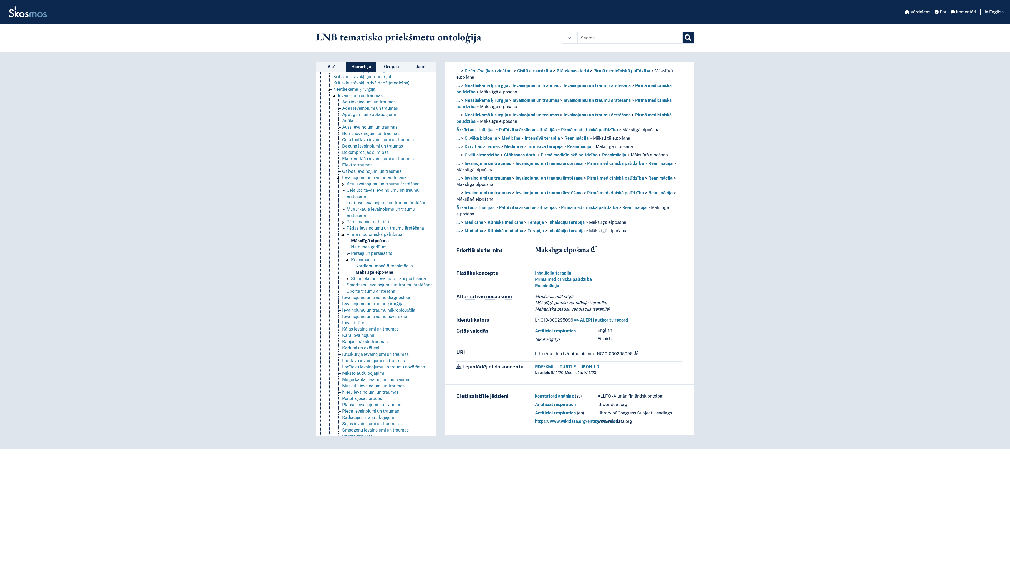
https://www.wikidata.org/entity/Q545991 (577, 421)
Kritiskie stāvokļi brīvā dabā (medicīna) (371, 82)
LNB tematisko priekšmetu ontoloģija (398, 37)
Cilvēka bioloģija (480, 138)
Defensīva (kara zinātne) (488, 70)
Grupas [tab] (391, 66)
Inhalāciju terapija (566, 222)
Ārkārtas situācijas (475, 129)
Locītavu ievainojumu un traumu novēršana (383, 366)
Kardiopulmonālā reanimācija (384, 265)
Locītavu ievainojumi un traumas (373, 360)
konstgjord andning (554, 396)
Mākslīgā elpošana (370, 240)
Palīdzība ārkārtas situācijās (528, 129)
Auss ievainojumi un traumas (369, 127)
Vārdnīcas (920, 11)
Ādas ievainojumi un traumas (370, 108)
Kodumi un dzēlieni (360, 348)
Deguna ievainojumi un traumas (372, 146)
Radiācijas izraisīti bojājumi (368, 417)
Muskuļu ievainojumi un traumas (373, 385)
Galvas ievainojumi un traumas (371, 171)
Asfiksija (350, 120)
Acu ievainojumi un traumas (369, 101)
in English (994, 11)
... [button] (458, 70)
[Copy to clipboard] (594, 249)
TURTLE (568, 366)
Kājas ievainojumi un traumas (370, 329)
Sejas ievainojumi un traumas (370, 423)
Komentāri (965, 11)
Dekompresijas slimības (365, 152)
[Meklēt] (688, 38)
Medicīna (511, 138)
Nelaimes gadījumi (369, 247)
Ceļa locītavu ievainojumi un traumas (378, 139)
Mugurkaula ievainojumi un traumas (376, 379)
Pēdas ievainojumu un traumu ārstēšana (385, 228)
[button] (570, 38)
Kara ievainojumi (358, 335)
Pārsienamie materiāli (368, 221)
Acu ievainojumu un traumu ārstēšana (383, 183)
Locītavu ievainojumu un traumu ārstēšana (388, 202)
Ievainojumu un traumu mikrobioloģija (378, 310)
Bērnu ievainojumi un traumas (371, 133)
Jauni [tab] (421, 66)
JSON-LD (590, 366)
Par (942, 11)
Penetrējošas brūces (362, 398)
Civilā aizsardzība (534, 70)
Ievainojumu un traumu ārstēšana (374, 177)
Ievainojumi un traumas (360, 95)
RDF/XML (544, 366)
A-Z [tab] (331, 66)
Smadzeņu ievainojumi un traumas (375, 430)
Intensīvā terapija (542, 138)
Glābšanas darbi (573, 70)
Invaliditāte (353, 322)
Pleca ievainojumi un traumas (370, 411)
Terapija (536, 222)
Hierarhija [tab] (361, 66)
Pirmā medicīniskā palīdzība (374, 234)
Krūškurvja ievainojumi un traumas (375, 354)
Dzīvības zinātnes (482, 146)
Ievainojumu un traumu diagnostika (376, 297)
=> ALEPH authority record (601, 320)
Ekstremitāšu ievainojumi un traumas (378, 158)
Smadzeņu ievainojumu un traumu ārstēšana (390, 284)
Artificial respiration (555, 330)
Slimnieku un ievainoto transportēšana (388, 278)
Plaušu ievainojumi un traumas (371, 404)
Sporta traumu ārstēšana (371, 291)
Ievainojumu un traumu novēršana (374, 316)
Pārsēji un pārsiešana (371, 253)
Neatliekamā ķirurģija (354, 89)
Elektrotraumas (357, 165)
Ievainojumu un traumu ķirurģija (372, 303)
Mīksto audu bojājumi (363, 373)
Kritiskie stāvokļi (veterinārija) (362, 76)
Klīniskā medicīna (505, 222)
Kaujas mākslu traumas (365, 341)
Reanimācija (363, 259)
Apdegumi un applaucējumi (369, 114)
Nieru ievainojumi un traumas (370, 392)
